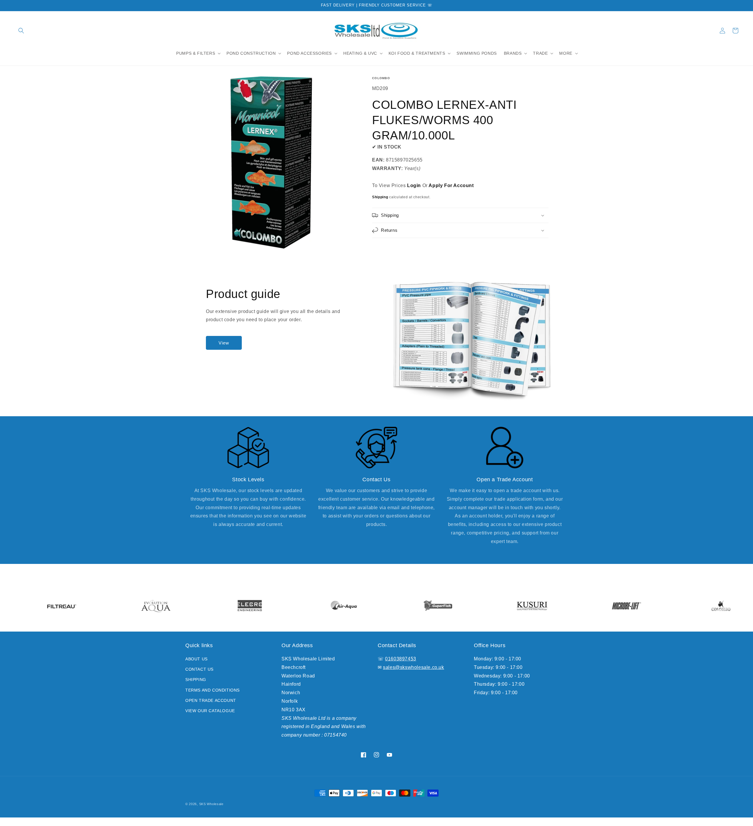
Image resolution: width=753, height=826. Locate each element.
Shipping (380, 197)
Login (414, 185)
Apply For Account (451, 185)
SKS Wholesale (211, 804)
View (224, 342)
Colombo (381, 78)
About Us (196, 659)
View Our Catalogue (210, 710)
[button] (21, 30)
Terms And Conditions (212, 690)
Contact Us (199, 669)
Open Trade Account (210, 700)
